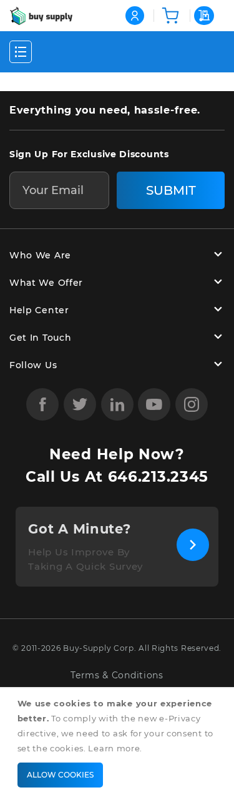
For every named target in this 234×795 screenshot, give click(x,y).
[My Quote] (202, 15)
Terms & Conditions (117, 675)
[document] (119, 742)
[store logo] (41, 16)
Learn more (114, 748)
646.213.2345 (158, 476)
